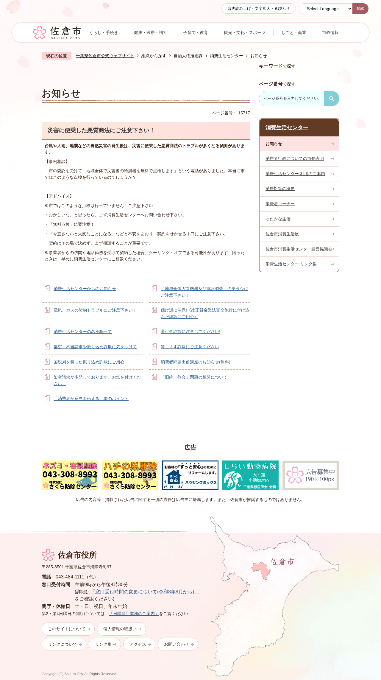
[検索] (331, 98)
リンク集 (103, 644)
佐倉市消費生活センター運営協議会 (299, 249)
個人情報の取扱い (120, 628)
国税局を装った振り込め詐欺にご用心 (89, 362)
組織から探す (153, 55)
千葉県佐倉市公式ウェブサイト (105, 55)
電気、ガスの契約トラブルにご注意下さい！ (95, 310)
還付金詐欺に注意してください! (190, 331)
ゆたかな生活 (278, 219)
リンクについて (62, 644)
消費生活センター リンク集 (291, 264)
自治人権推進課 (188, 55)
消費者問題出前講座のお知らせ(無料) (195, 362)
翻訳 (360, 8)
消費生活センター (226, 55)
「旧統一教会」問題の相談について (194, 377)
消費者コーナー (280, 203)
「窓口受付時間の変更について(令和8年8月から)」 (144, 591)
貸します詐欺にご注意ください (190, 346)
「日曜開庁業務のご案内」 (134, 613)
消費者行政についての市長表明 (295, 158)
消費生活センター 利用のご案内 (295, 173)
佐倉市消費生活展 (282, 233)
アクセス (137, 644)
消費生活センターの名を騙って (83, 331)
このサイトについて (66, 628)
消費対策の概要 (280, 188)
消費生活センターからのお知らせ (85, 288)
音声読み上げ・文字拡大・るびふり (259, 8)
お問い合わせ (176, 644)
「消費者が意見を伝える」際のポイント (91, 398)
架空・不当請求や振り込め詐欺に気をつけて (95, 346)
